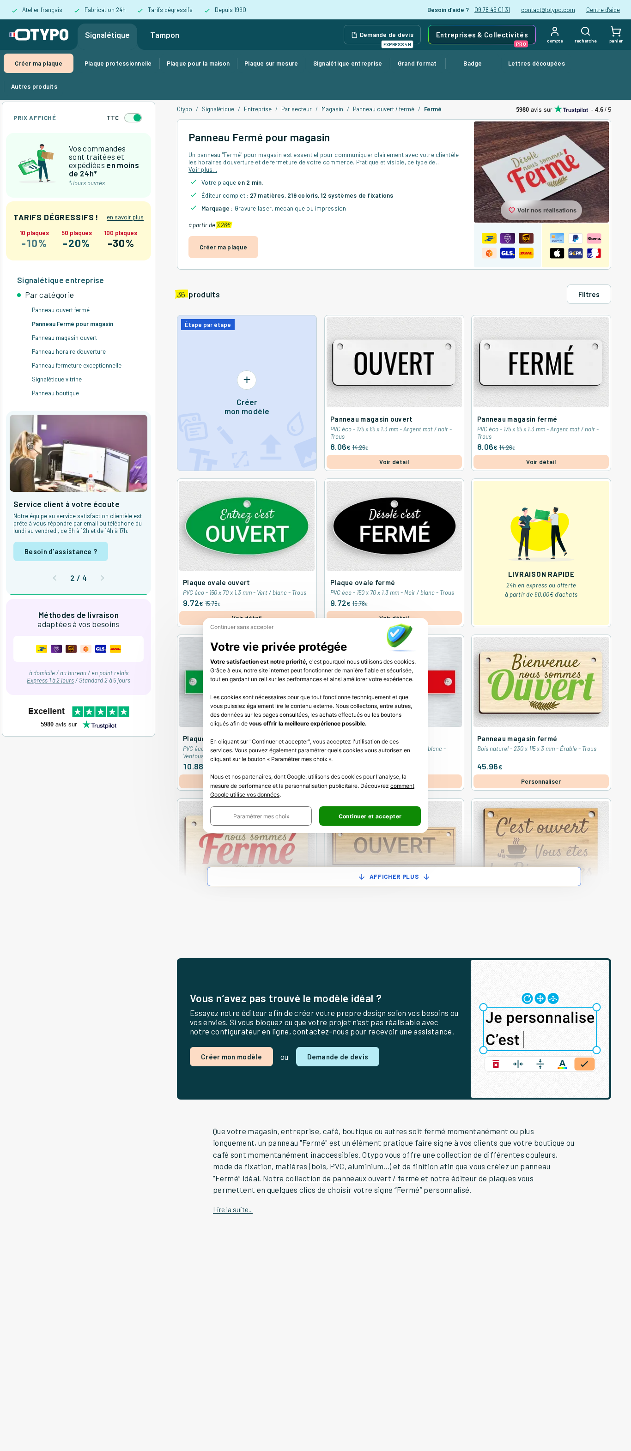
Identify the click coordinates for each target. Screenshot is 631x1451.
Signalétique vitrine (57, 379)
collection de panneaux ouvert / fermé (352, 1178)
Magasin (332, 109)
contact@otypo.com (548, 9)
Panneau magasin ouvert (64, 337)
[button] (261, 816)
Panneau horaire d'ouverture (69, 351)
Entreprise (258, 109)
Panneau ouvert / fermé (383, 109)
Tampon (164, 34)
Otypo (184, 109)
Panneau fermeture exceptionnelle (76, 365)
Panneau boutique (55, 393)
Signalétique (107, 34)
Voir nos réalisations (546, 210)
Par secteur (296, 109)
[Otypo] (39, 34)
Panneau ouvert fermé (61, 310)
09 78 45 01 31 (492, 9)
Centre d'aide (603, 9)
